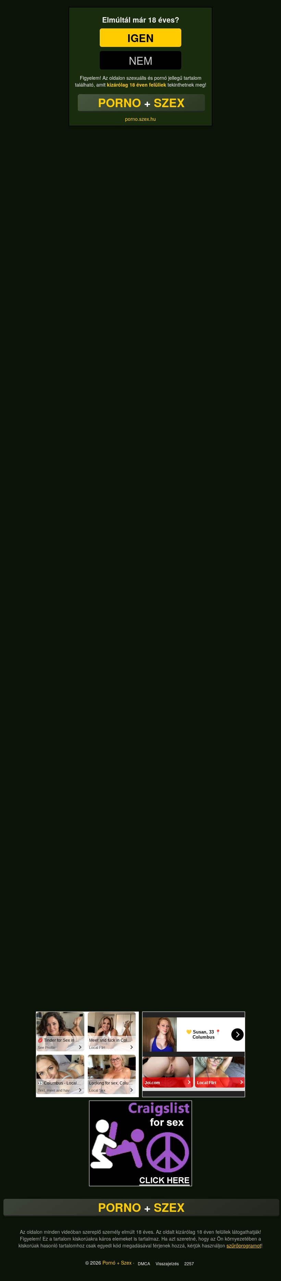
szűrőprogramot (244, 1245)
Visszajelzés (167, 1263)
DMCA (144, 1263)
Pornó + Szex (117, 1262)
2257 (189, 1263)
